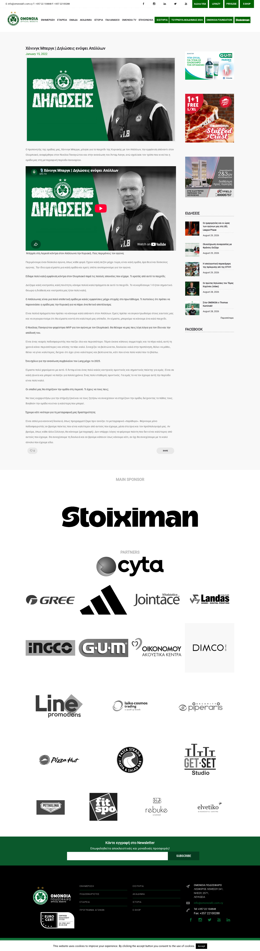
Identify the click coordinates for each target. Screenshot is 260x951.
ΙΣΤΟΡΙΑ (98, 20)
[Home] (12, 20)
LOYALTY (216, 4)
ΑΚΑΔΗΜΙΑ (86, 20)
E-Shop (247, 4)
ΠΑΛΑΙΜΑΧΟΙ (112, 20)
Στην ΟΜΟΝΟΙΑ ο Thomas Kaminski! (215, 304)
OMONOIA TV (129, 20)
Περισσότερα (227, 318)
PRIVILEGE (231, 4)
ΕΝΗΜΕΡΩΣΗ (48, 20)
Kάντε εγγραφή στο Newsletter (130, 843)
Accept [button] (201, 946)
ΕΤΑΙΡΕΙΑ (62, 20)
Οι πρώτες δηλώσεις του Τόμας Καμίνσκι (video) (218, 285)
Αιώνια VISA (200, 4)
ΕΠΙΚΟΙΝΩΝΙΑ (146, 20)
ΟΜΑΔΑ (73, 20)
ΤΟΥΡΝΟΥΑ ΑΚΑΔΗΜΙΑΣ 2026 (187, 20)
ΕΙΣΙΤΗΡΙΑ (162, 20)
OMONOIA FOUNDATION (219, 20)
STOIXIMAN (242, 20)
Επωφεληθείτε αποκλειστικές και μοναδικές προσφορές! (130, 848)
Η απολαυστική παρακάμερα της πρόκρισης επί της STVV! (217, 265)
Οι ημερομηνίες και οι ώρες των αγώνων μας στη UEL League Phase (216, 226)
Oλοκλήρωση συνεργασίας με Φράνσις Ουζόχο (217, 246)
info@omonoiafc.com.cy (208, 903)
